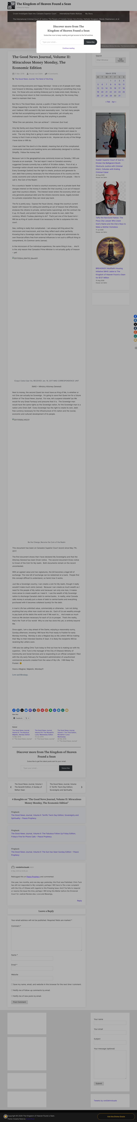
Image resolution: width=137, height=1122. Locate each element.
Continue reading (68, 48)
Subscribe (90, 42)
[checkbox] (5, 1116)
